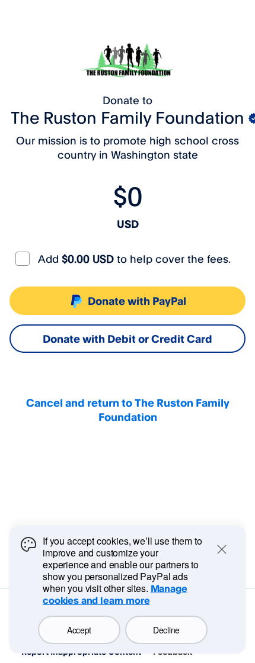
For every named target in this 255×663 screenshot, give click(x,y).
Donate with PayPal (137, 300)
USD (128, 223)
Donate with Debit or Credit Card (127, 338)
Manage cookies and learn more (115, 594)
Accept (79, 630)
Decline (166, 630)
